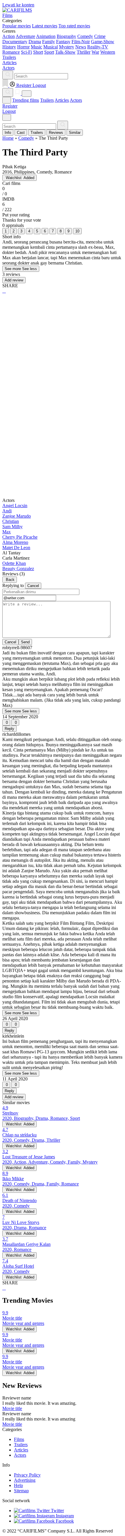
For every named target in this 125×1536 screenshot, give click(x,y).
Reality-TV (97, 46)
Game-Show (102, 41)
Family (48, 41)
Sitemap (21, 1490)
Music (36, 46)
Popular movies (16, 25)
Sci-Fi (26, 52)
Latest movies (44, 25)
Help (18, 1485)
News (80, 46)
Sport (49, 52)
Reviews (56, 132)
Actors (76, 100)
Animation (46, 36)
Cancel (33, 586)
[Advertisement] (62, 365)
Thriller (83, 52)
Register (9, 106)
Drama (34, 41)
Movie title (12, 1408)
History (9, 46)
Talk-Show (65, 52)
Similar (75, 132)
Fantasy (63, 41)
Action (8, 36)
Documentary (14, 41)
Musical (50, 46)
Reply (9, 728)
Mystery (66, 46)
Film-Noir (81, 41)
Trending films (25, 100)
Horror (23, 46)
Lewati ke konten (18, 4)
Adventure (25, 36)
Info (8, 132)
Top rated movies (74, 25)
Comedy (85, 36)
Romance (11, 52)
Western (107, 52)
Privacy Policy (27, 1474)
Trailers (47, 100)
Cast (21, 132)
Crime (100, 36)
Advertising (24, 1480)
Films (19, 1439)
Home (8, 138)
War (95, 52)
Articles (62, 100)
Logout (9, 111)
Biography (66, 36)
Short (38, 52)
